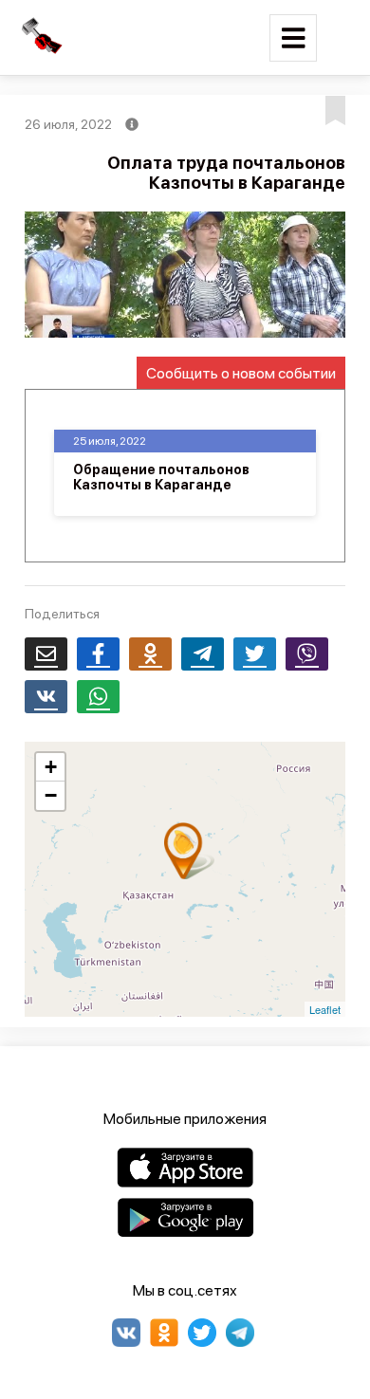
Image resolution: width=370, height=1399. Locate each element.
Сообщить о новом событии (241, 373)
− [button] (51, 795)
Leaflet (325, 1009)
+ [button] (51, 767)
